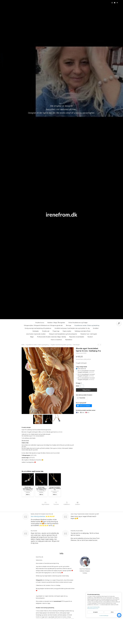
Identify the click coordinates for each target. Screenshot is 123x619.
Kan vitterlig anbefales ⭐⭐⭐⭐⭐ (43, 516)
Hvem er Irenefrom (56, 339)
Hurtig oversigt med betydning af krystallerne (38, 328)
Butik (23, 344)
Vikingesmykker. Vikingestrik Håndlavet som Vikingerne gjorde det (43, 325)
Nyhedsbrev (68, 339)
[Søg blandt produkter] (119, 323)
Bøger (32, 337)
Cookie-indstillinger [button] (103, 615)
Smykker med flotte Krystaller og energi (61, 344)
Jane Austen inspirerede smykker (36, 334)
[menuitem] (98, 345)
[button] (81, 397)
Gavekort (90, 337)
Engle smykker (67, 331)
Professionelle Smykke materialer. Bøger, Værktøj (51, 337)
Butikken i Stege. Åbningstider (56, 322)
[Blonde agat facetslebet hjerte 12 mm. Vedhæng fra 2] (57, 419)
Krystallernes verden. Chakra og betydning (87, 325)
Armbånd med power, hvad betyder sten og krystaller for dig (72, 328)
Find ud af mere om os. (92, 608)
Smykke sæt (45, 331)
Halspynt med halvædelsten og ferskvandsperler (63, 334)
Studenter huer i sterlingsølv (89, 334)
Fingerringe (56, 331)
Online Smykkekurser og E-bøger (78, 322)
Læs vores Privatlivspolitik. (93, 607)
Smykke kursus (39, 322)
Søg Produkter (45, 504)
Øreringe (68, 325)
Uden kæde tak (82, 368)
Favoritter (56, 504)
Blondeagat (76, 344)
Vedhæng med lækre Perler (83, 331)
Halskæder (36, 331)
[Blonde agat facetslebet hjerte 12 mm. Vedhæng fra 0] (37, 419)
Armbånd (95, 328)
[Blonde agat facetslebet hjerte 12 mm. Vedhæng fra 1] (47, 419)
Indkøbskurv (67, 504)
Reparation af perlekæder (76, 337)
